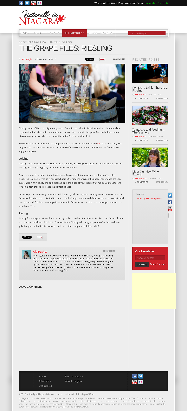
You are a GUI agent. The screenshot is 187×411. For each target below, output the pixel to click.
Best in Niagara (47, 33)
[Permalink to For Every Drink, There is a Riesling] (150, 73)
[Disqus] (72, 326)
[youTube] (170, 208)
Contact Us (45, 385)
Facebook (21, 3)
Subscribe (142, 264)
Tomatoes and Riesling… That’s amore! (148, 131)
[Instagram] (170, 215)
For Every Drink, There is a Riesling (149, 89)
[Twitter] (170, 195)
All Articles (75, 33)
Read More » (162, 98)
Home (25, 33)
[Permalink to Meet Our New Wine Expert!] (150, 157)
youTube (33, 3)
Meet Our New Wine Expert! (145, 173)
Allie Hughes (27, 59)
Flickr (39, 3)
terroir (100, 143)
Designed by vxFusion (165, 394)
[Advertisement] (154, 291)
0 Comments (119, 59)
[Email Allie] (34, 275)
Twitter (27, 3)
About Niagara (101, 33)
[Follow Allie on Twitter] (39, 275)
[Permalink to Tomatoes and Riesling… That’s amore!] (150, 115)
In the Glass (61, 42)
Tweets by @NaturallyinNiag (148, 198)
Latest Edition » (157, 264)
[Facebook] (170, 202)
